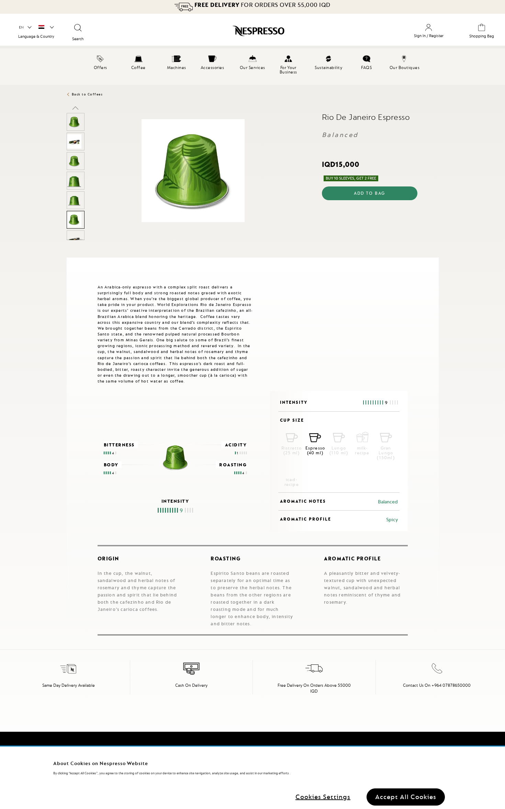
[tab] (68, 260)
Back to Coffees (87, 94)
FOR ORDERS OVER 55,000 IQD (262, 4)
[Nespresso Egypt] (222, 32)
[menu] (252, 66)
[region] (252, 778)
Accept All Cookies (405, 797)
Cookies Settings (322, 797)
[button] (24, 27)
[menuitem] (100, 61)
